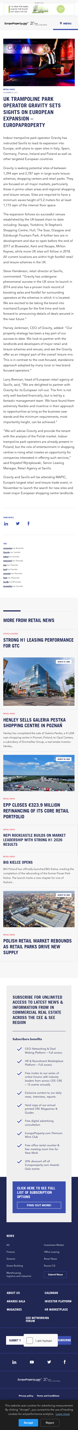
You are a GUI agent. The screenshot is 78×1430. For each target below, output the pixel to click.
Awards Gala (16, 1301)
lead (5, 569)
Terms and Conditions (48, 1395)
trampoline (7, 586)
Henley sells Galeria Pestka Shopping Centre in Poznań (34, 722)
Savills (6, 582)
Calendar (51, 1293)
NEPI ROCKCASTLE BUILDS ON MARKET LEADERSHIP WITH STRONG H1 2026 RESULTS (34, 840)
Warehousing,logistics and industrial (18, 1274)
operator (7, 573)
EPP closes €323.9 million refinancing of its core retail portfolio (36, 810)
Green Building (14, 1265)
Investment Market (54, 1244)
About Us (13, 1293)
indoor (6, 556)
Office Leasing (10, 634)
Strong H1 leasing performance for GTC (38, 643)
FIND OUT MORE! (39, 1205)
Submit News (55, 1274)
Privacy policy (26, 1395)
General (10, 1258)
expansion (7, 548)
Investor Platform (58, 1301)
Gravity (6, 552)
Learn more (63, 1414)
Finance (10, 1251)
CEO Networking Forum (37, 1319)
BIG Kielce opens (18, 862)
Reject (50, 1422)
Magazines (14, 1309)
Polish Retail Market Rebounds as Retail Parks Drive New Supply (37, 946)
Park (5, 578)
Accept (28, 1422)
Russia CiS (49, 1265)
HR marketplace (56, 1309)
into (4, 565)
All (8, 1244)
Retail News (9, 89)
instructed (7, 561)
